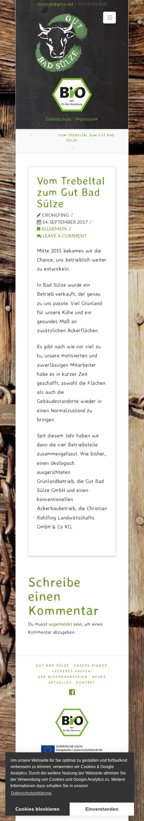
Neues (46, 135)
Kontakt (85, 682)
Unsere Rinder (90, 665)
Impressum (86, 119)
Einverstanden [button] (102, 809)
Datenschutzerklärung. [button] (31, 793)
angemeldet (60, 624)
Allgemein (53, 228)
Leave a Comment (64, 235)
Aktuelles (60, 682)
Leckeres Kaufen (72, 671)
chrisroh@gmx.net (55, 4)
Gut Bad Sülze (52, 665)
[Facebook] (72, 692)
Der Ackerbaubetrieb (63, 677)
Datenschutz (58, 119)
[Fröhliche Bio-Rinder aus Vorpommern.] (60, 43)
